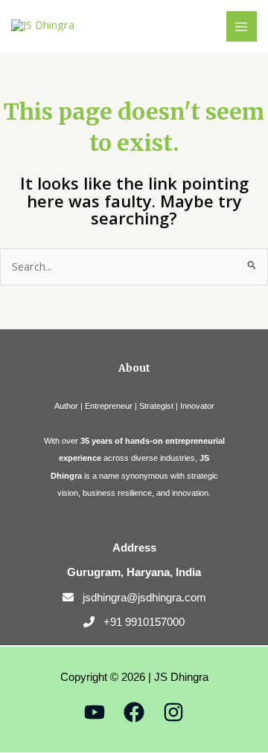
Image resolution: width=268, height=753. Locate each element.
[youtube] (94, 712)
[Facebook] (134, 712)
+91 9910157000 (144, 621)
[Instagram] (173, 712)
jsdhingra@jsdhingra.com (144, 597)
